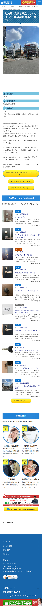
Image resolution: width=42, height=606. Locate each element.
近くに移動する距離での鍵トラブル (26, 350)
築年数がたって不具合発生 (23, 255)
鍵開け (18, 211)
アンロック (5, 6)
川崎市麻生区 (23, 287)
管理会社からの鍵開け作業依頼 (25, 273)
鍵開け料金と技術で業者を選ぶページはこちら (20, 173)
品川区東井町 (23, 307)
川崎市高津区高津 (24, 383)
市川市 (21, 252)
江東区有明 (23, 269)
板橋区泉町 (23, 365)
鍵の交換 (18, 249)
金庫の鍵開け (19, 305)
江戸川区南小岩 (24, 214)
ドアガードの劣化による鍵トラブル (26, 368)
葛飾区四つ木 (23, 347)
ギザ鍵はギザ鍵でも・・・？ (24, 217)
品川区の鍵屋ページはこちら (20, 188)
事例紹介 (13, 6)
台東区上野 (23, 232)
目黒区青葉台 (23, 327)
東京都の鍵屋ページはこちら (20, 181)
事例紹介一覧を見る (20, 400)
